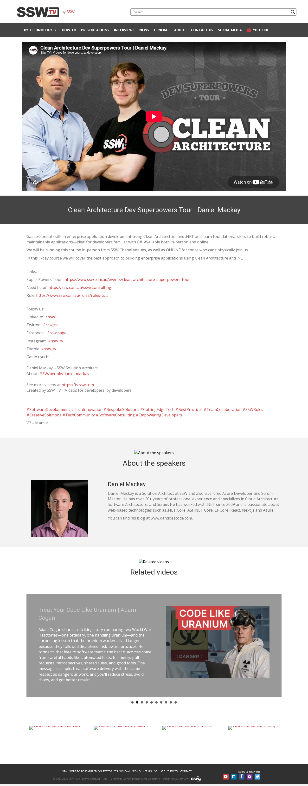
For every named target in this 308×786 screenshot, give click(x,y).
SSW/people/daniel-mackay (64, 373)
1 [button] (132, 695)
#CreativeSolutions (43, 415)
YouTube (261, 30)
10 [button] (175, 695)
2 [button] (137, 695)
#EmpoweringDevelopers (159, 415)
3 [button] (142, 695)
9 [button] (171, 695)
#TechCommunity (78, 415)
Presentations (95, 30)
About (180, 30)
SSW (71, 11)
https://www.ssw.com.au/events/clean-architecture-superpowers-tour (127, 279)
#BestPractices (189, 409)
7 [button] (161, 695)
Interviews (124, 30)
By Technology (38, 30)
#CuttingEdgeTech (157, 409)
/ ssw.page (56, 332)
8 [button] (166, 695)
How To (69, 30)
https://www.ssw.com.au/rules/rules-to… (72, 295)
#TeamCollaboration (223, 409)
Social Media (230, 30)
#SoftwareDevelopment (48, 409)
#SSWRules (253, 409)
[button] (226, 770)
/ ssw (50, 317)
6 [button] (156, 695)
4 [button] (147, 695)
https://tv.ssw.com (78, 384)
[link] (64, 765)
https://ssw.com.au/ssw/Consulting (79, 287)
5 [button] (151, 695)
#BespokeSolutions (121, 409)
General (161, 30)
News (144, 30)
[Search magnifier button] (292, 12)
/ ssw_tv (50, 325)
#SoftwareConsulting (115, 415)
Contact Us (202, 30)
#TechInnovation (87, 409)
